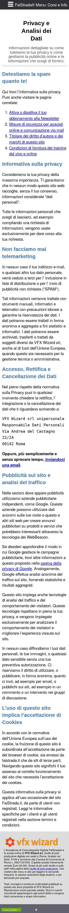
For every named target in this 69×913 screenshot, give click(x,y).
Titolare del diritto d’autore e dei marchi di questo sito (36, 138)
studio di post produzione (44, 868)
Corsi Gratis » (11, 910)
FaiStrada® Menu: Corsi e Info (41, 4)
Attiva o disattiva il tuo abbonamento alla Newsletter (34, 115)
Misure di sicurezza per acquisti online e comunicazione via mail (36, 127)
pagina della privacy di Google (31, 565)
